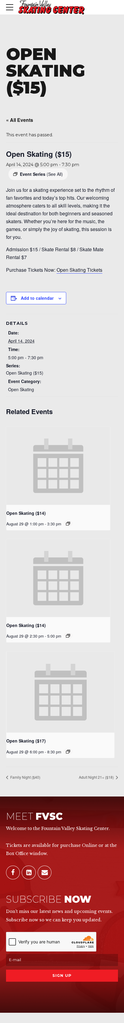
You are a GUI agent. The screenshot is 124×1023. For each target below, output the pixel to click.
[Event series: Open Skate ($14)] (68, 523)
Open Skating (21, 389)
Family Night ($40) (24, 777)
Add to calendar (37, 298)
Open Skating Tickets (79, 269)
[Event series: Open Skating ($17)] (68, 751)
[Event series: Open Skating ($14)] (68, 636)
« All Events (19, 119)
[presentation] (58, 466)
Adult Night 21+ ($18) (97, 777)
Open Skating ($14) (26, 513)
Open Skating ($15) (24, 373)
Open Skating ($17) (26, 741)
